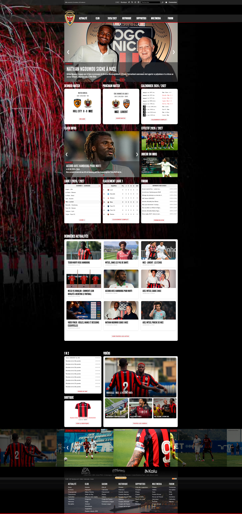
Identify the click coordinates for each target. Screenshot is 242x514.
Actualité (83, 18)
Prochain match (111, 86)
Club (98, 18)
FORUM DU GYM (159, 220)
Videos (104, 497)
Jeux (136, 501)
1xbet (115, 475)
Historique (126, 18)
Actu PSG (99, 475)
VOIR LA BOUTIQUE (82, 423)
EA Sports (86, 471)
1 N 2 (117, 2)
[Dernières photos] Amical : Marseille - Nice (82, 430)
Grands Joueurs (124, 492)
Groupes (138, 489)
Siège (86, 501)
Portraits (154, 501)
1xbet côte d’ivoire (125, 475)
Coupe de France (107, 499)
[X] (132, 2)
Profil (170, 494)
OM (93, 475)
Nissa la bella (139, 497)
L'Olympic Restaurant (119, 471)
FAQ (170, 492)
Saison (104, 484)
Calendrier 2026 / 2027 (153, 86)
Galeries (173, 430)
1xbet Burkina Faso (138, 475)
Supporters (141, 18)
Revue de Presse (157, 497)
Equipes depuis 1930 (91, 511)
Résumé (82, 119)
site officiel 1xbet (152, 475)
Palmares (121, 489)
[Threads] (138, 2)
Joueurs (87, 504)
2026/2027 (112, 18)
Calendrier (71, 497)
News (70, 487)
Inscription (172, 489)
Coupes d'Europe (124, 501)
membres (172, 497)
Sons (153, 492)
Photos (104, 494)
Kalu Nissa (151, 471)
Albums (171, 501)
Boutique (124, 2)
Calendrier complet (159, 119)
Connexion (173, 2)
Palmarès (88, 489)
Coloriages (108, 475)
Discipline (71, 504)
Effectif (104, 487)
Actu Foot (88, 475)
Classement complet (120, 219)
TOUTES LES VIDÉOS (140, 423)
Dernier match (72, 86)
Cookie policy (86, 479)
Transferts (71, 499)
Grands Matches (124, 494)
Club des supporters (141, 487)
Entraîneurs (88, 506)
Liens (154, 506)
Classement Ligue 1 (113, 181)
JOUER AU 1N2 (82, 391)
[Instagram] (135, 2)
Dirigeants (88, 499)
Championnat (72, 492)
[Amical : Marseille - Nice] (28, 448)
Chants (137, 494)
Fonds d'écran (156, 494)
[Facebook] (129, 2)
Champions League (108, 501)
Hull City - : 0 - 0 (167, 103)
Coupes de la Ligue (124, 506)
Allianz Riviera (89, 492)
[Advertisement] (143, 9)
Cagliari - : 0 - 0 (167, 101)
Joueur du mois (149, 154)
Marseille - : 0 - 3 (167, 95)
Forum (170, 18)
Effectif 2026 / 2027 (152, 128)
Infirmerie (71, 501)
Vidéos (106, 353)
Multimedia (156, 18)
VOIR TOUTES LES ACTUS (120, 336)
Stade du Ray (89, 494)
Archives (71, 489)
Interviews (155, 499)
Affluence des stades (91, 497)
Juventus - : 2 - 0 (167, 98)
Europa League (106, 504)
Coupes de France (124, 504)
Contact (92, 479)
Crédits (81, 479)
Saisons (121, 499)
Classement (72, 494)
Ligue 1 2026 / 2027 (74, 181)
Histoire (87, 487)
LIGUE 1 (82, 220)
